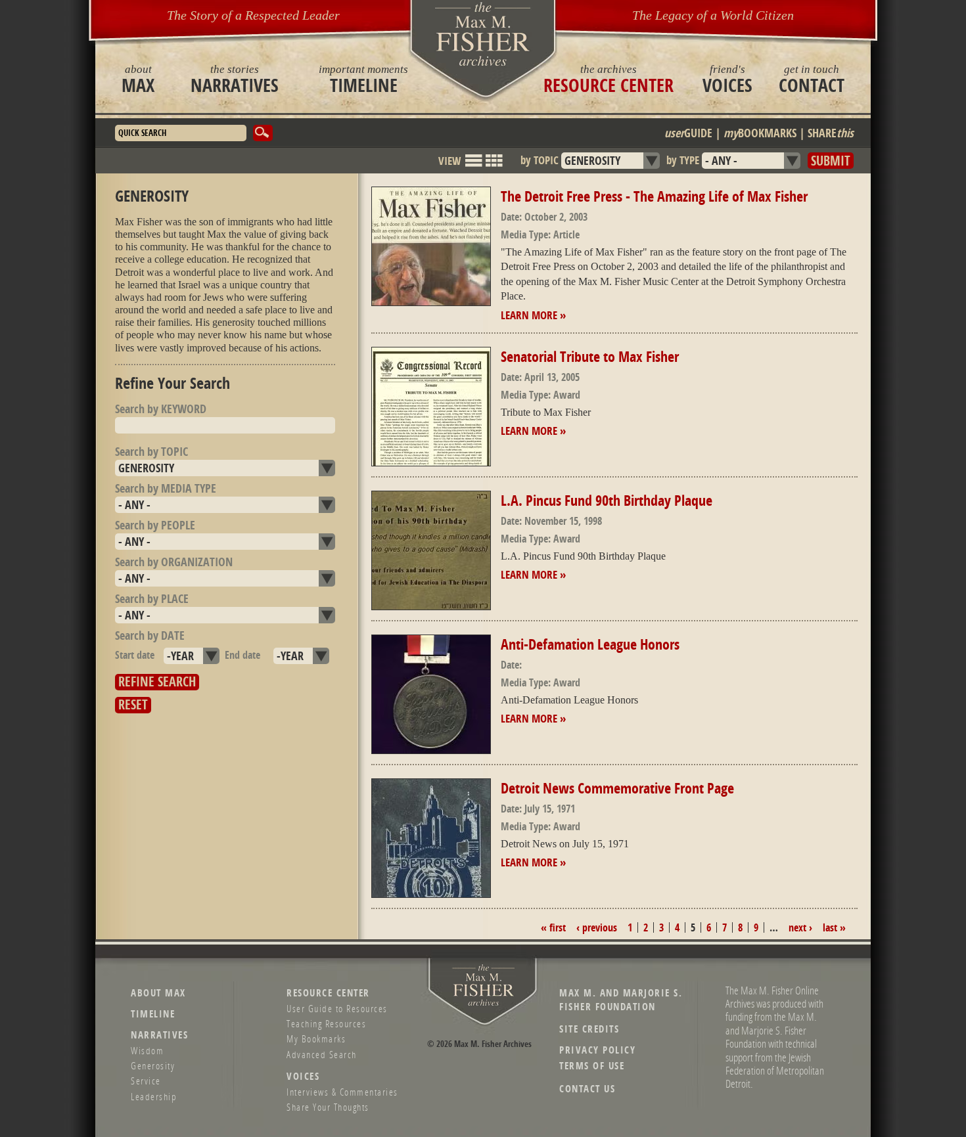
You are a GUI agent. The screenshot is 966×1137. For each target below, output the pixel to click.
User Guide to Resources (337, 1008)
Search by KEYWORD (160, 409)
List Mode (473, 166)
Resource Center (608, 79)
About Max (158, 993)
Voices (727, 79)
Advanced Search (322, 1054)
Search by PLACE (152, 599)
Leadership (154, 1096)
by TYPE (682, 159)
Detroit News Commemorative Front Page (617, 788)
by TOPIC (539, 159)
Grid (494, 166)
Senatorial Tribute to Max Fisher (590, 357)
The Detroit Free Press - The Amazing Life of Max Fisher (654, 196)
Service (146, 1080)
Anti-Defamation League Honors (590, 644)
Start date (134, 655)
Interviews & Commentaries (342, 1091)
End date (242, 655)
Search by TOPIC (151, 451)
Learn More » (533, 315)
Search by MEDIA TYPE (165, 488)
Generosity (153, 1065)
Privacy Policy (597, 1050)
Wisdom (147, 1050)
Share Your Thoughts (328, 1106)
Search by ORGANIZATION (174, 562)
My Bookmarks (316, 1038)
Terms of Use (591, 1066)
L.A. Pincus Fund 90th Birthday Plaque (606, 500)
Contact (811, 79)
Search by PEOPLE (155, 525)
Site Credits (589, 1029)
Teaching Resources (326, 1023)
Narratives (235, 79)
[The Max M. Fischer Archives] (483, 1003)
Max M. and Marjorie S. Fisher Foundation (620, 1000)
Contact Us (587, 1089)
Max (138, 79)
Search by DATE (150, 635)
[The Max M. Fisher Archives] (483, 34)
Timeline (363, 79)
